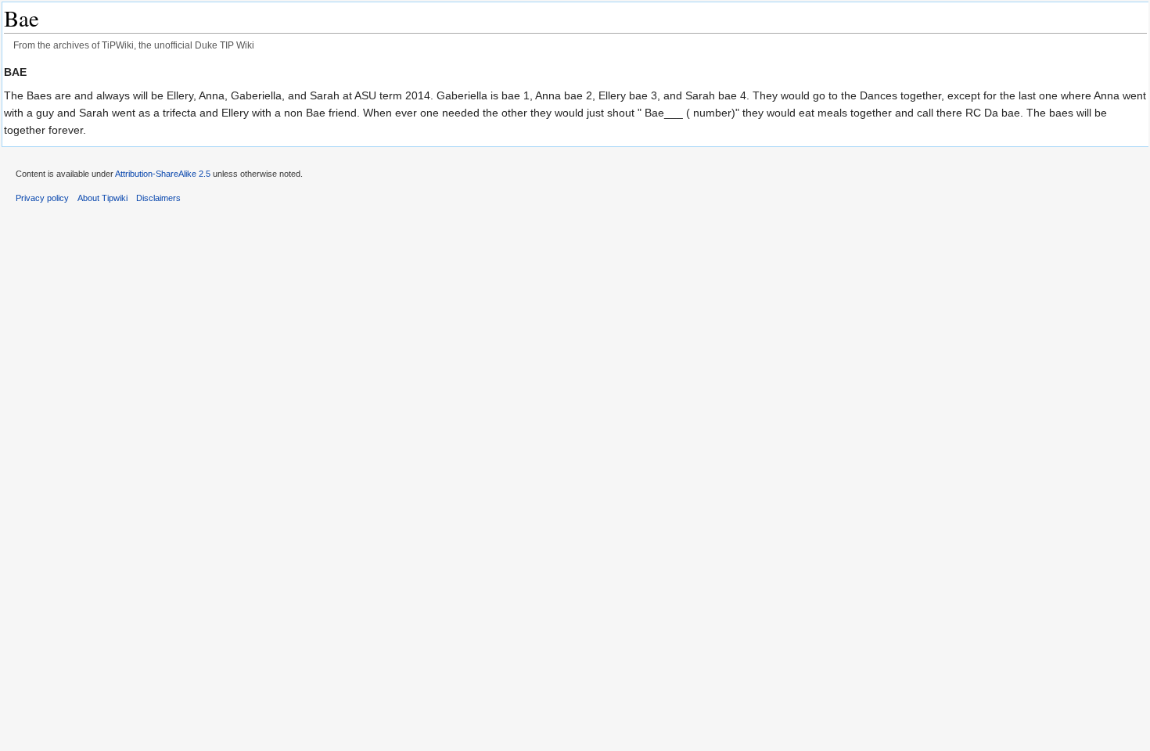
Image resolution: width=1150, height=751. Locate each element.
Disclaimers (158, 198)
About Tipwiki (102, 198)
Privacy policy (42, 198)
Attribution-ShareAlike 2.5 (162, 173)
